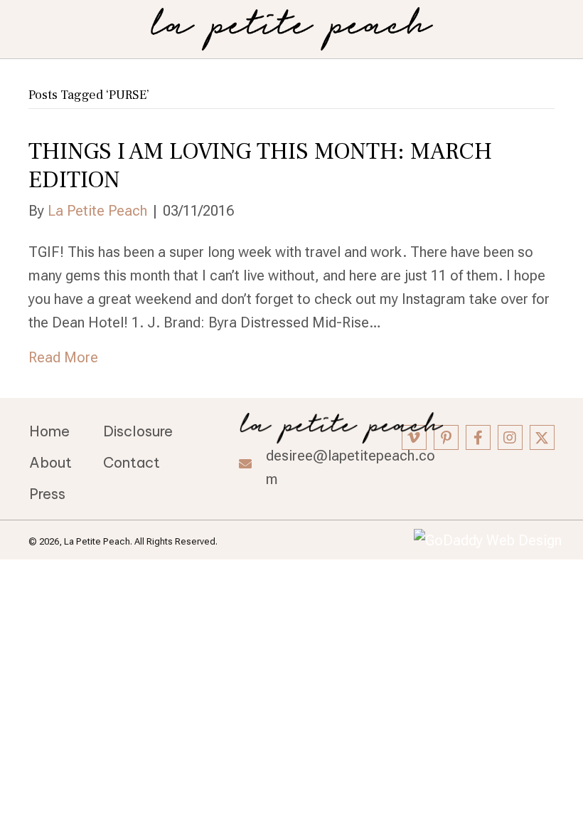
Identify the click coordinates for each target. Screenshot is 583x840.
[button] (446, 437)
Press (47, 494)
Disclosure (138, 431)
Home (49, 431)
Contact (131, 462)
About (50, 462)
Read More (63, 357)
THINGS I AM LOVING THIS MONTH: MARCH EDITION (260, 165)
